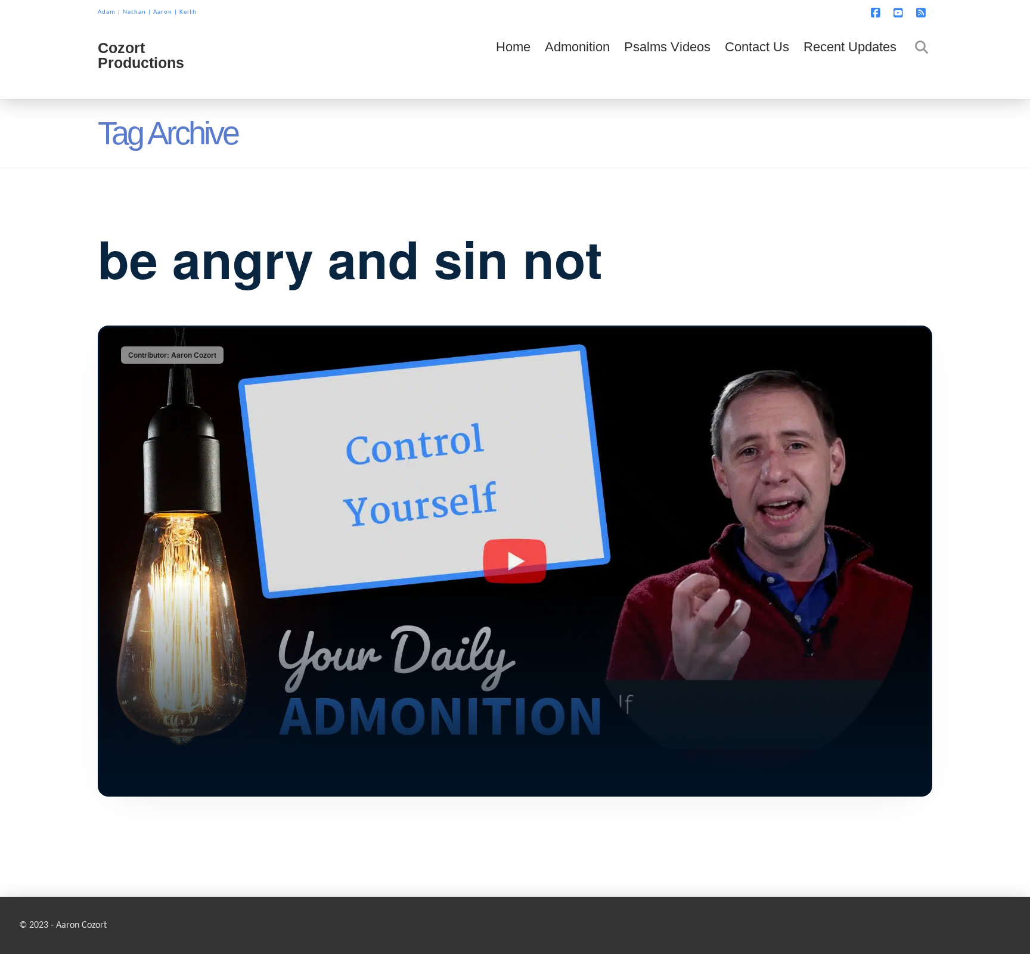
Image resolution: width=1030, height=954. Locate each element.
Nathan (134, 12)
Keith (188, 12)
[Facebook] (877, 13)
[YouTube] (900, 13)
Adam (107, 12)
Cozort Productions (141, 55)
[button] (1018, 11)
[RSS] (922, 13)
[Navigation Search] (918, 63)
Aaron (162, 12)
